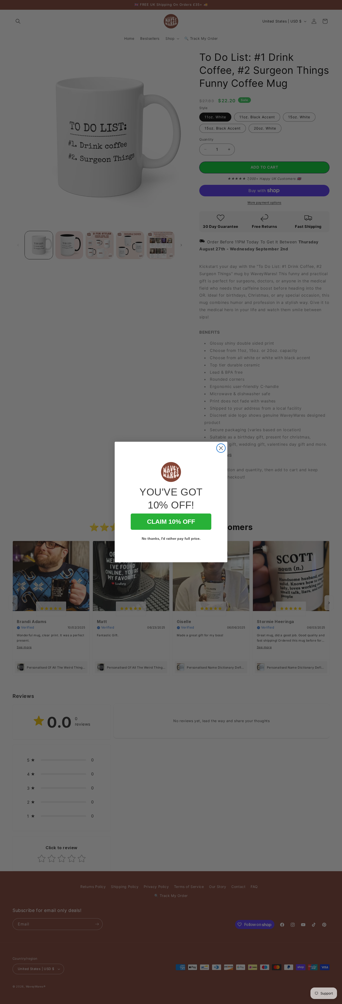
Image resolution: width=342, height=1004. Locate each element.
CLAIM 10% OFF (171, 521)
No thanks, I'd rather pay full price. (171, 539)
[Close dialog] (221, 448)
